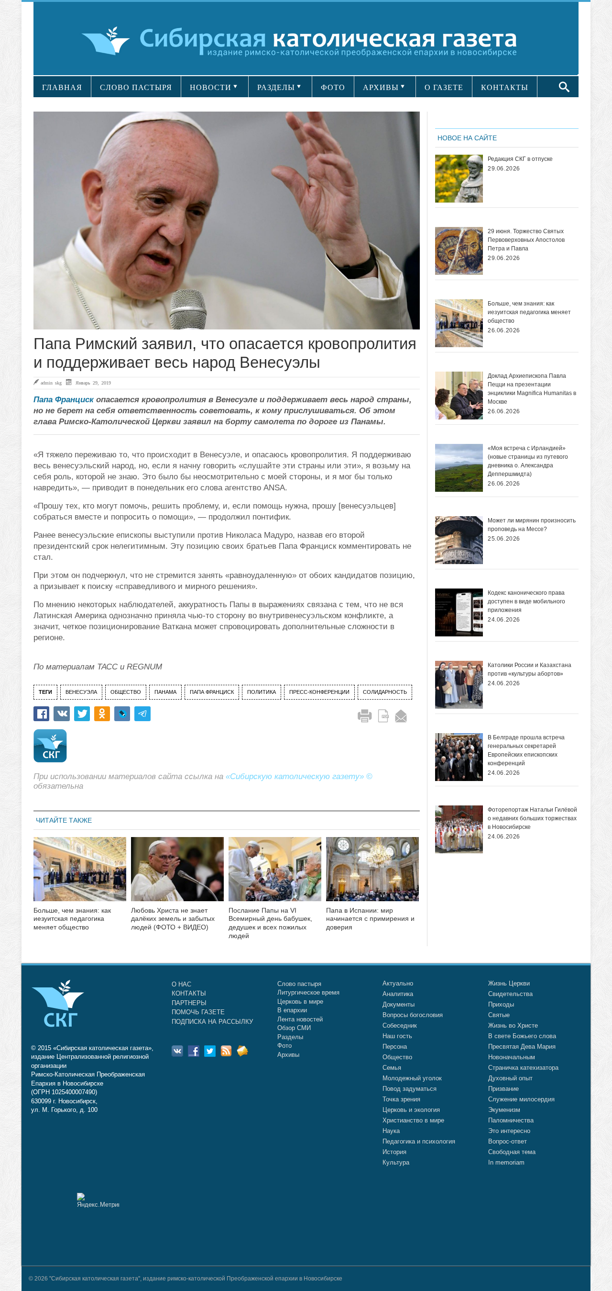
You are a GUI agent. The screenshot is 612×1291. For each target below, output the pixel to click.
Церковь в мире (300, 1001)
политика (261, 692)
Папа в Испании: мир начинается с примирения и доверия (370, 918)
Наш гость (397, 1036)
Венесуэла (81, 692)
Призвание (503, 1088)
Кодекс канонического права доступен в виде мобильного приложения (526, 601)
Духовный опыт (510, 1078)
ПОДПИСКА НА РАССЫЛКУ (212, 1021)
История (394, 1151)
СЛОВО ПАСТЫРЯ (136, 87)
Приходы (501, 1004)
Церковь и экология (411, 1109)
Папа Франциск (63, 399)
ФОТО (333, 87)
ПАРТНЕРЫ (189, 1003)
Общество (397, 1057)
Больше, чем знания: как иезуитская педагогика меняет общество (72, 918)
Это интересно (509, 1130)
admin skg (51, 382)
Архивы (288, 1054)
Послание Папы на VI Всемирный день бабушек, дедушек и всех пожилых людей (270, 923)
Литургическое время (308, 992)
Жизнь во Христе (513, 1025)
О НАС (181, 984)
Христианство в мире (413, 1120)
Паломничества (511, 1120)
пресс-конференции (319, 692)
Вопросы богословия (412, 1015)
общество (125, 692)
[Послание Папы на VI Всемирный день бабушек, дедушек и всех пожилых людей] (275, 875)
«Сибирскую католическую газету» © (299, 776)
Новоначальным (511, 1057)
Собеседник (399, 1025)
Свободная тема (512, 1151)
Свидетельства (510, 993)
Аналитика (397, 993)
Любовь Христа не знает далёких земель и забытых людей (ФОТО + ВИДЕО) (173, 918)
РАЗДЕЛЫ (276, 87)
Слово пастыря (299, 983)
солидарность (385, 692)
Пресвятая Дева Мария (522, 1046)
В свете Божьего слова (522, 1036)
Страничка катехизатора (523, 1067)
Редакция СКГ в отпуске (520, 159)
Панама (165, 692)
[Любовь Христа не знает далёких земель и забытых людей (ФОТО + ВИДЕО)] (177, 875)
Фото (284, 1045)
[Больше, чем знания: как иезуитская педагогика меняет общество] (79, 875)
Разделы (290, 1037)
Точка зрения (401, 1099)
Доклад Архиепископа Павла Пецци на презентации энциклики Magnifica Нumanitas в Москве (532, 389)
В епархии (292, 1010)
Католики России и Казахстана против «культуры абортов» (529, 669)
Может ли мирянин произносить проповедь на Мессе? (532, 524)
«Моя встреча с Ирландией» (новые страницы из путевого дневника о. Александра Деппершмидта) (528, 461)
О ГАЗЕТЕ (444, 87)
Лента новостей (300, 1019)
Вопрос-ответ (507, 1141)
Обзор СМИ (294, 1027)
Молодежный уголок (412, 1078)
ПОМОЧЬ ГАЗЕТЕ (198, 1012)
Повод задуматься (409, 1088)
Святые (499, 1015)
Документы (398, 1004)
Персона (394, 1046)
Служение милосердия (521, 1099)
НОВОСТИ (210, 87)
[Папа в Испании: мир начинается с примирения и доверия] (372, 875)
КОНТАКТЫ (504, 87)
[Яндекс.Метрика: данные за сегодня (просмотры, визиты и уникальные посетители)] (98, 1200)
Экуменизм (504, 1109)
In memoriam (506, 1162)
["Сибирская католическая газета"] (305, 40)
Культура (395, 1162)
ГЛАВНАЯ (62, 87)
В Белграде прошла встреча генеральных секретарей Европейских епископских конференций (526, 750)
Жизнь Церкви (509, 983)
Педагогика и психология (418, 1141)
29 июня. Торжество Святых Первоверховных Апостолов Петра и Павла (526, 240)
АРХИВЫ (381, 87)
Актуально (397, 983)
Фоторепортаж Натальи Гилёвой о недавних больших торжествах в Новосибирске (532, 818)
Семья (391, 1067)
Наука (391, 1130)
